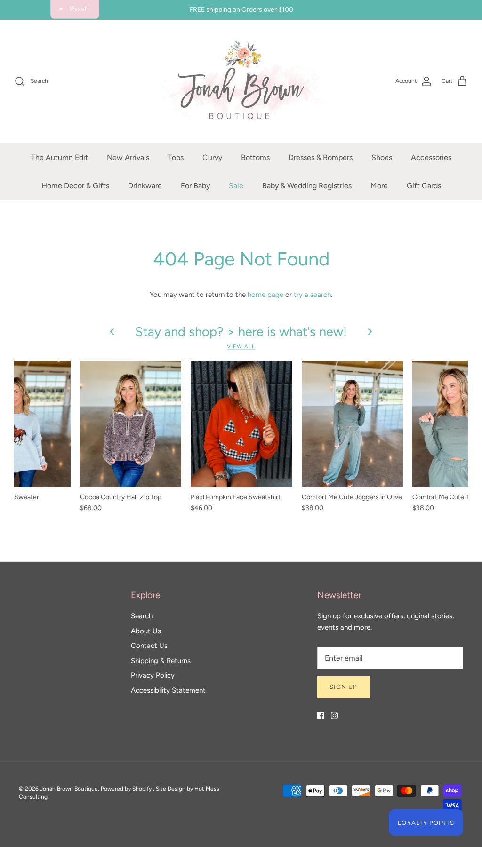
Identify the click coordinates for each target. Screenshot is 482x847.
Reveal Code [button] (242, 223)
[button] (347, 67)
